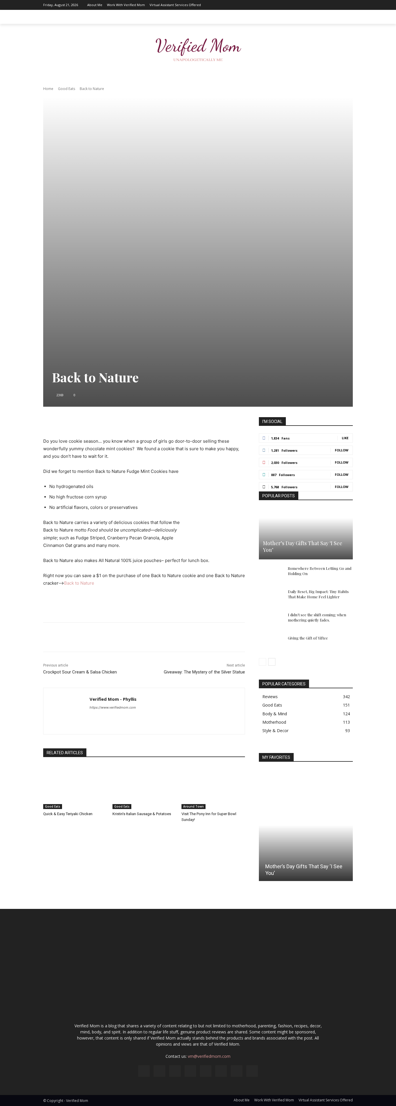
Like (345, 438)
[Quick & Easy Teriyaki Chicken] (75, 787)
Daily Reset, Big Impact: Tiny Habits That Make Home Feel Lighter (318, 594)
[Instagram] (296, 5)
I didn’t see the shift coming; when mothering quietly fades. (317, 617)
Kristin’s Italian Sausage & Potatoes (141, 814)
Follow (341, 450)
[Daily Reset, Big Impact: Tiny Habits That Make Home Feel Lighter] (270, 597)
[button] (346, 17)
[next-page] (271, 662)
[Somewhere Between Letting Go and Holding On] (270, 574)
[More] (202, 423)
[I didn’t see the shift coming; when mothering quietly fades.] (270, 620)
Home (48, 88)
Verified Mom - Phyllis (113, 699)
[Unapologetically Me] (198, 48)
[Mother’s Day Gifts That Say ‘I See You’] (306, 533)
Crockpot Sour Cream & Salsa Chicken (80, 672)
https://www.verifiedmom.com (113, 707)
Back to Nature (79, 583)
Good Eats (66, 88)
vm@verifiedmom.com (209, 1056)
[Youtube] (348, 5)
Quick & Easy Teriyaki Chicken (67, 814)
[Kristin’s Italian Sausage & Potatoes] (144, 787)
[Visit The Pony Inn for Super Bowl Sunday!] (213, 787)
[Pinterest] (322, 5)
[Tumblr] (188, 423)
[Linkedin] (305, 5)
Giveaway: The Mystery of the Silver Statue (204, 672)
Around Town (193, 806)
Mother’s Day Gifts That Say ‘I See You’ (302, 546)
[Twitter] (339, 5)
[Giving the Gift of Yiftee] (270, 643)
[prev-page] (262, 662)
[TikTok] (331, 5)
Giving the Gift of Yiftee (308, 637)
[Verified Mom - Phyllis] (66, 711)
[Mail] (313, 5)
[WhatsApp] (162, 423)
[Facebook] (287, 5)
